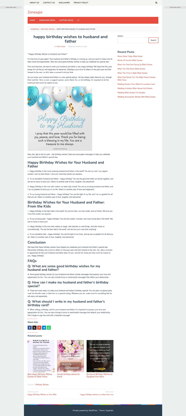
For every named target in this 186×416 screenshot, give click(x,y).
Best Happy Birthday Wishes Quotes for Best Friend (40, 375)
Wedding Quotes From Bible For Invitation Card (136, 84)
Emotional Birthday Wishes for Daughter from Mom (99, 375)
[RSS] (156, 2)
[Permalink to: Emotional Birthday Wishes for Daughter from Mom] (100, 356)
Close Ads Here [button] (11, 7)
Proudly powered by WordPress (85, 410)
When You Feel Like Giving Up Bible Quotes (135, 64)
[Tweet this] (34, 328)
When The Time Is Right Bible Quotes (132, 73)
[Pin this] (39, 328)
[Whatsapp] (49, 328)
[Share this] (30, 328)
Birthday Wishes (42, 384)
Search (120, 36)
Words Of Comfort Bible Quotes (130, 60)
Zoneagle (35, 12)
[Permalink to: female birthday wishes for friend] (70, 356)
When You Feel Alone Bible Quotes (131, 68)
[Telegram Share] (44, 328)
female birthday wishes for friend (68, 375)
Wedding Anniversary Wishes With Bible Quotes (136, 96)
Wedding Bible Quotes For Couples (131, 92)
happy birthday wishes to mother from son (96, 393)
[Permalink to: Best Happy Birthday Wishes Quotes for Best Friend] (41, 356)
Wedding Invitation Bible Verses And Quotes (135, 88)
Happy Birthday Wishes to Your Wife (42, 393)
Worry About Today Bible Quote (130, 56)
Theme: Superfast (106, 410)
